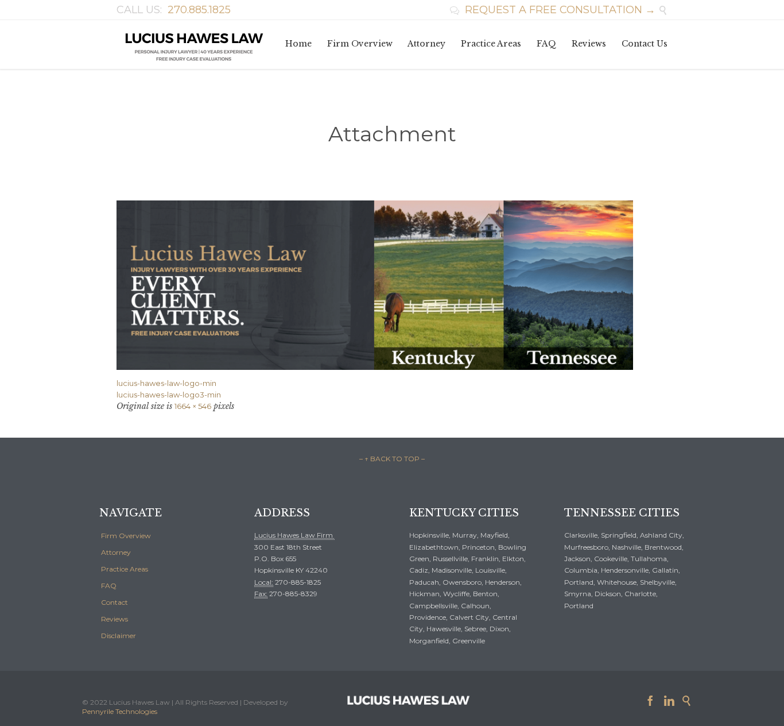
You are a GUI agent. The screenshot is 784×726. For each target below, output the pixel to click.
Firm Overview (126, 535)
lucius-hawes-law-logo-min (166, 383)
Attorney (116, 552)
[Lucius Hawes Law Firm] (194, 44)
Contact (114, 602)
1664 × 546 (192, 406)
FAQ (109, 585)
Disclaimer (118, 635)
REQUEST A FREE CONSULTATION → (552, 9)
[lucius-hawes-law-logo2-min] (392, 285)
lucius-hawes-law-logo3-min (169, 394)
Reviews (114, 619)
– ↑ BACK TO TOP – (392, 458)
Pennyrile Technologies (119, 711)
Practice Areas (124, 569)
